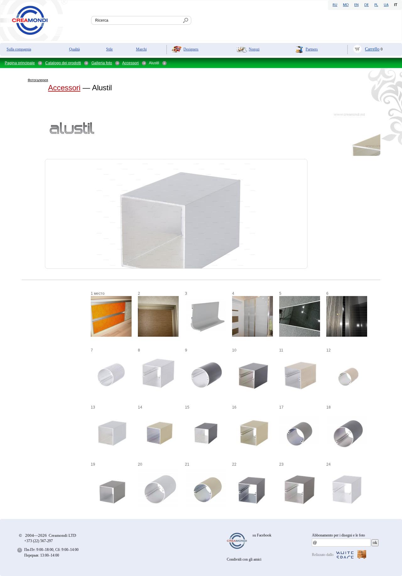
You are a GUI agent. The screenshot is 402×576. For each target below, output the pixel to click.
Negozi (254, 49)
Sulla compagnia (19, 49)
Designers (190, 49)
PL (376, 5)
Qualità (74, 49)
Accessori (130, 63)
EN (356, 5)
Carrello (372, 49)
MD (346, 5)
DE (366, 5)
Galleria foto (101, 63)
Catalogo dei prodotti (63, 63)
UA (386, 5)
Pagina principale (20, 63)
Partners (312, 49)
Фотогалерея (38, 80)
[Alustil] (33, 144)
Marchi (141, 49)
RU (335, 5)
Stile (109, 49)
